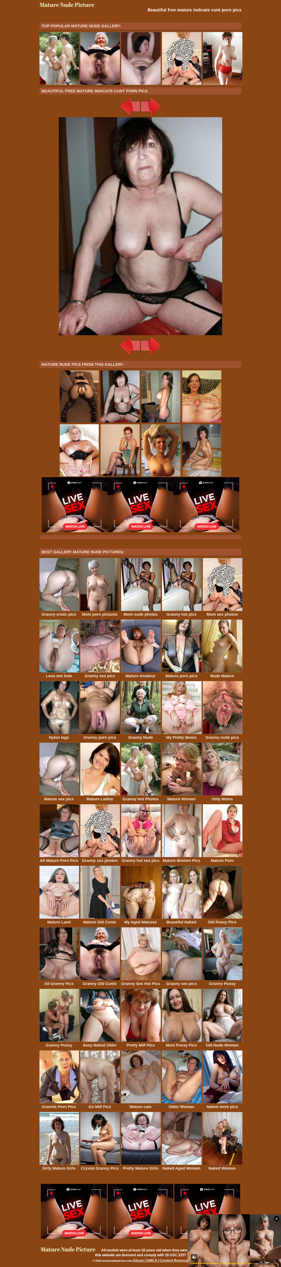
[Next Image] (151, 116)
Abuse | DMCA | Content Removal (161, 1260)
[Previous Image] (129, 116)
